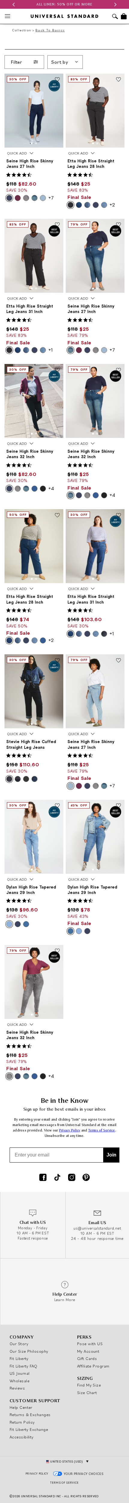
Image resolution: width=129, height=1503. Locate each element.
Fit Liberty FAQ (24, 1366)
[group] (64, 4)
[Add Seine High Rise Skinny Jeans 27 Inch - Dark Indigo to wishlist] (57, 80)
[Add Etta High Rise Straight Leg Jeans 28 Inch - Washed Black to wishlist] (118, 80)
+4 (51, 488)
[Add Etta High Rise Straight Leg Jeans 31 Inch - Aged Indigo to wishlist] (118, 515)
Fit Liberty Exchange (29, 1429)
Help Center (21, 1407)
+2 (112, 204)
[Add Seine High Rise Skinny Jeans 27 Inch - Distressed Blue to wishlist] (118, 225)
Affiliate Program (93, 1366)
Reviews (17, 1388)
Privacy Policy (69, 1130)
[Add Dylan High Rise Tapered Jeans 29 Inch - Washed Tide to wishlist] (118, 806)
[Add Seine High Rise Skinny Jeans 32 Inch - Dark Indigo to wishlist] (57, 370)
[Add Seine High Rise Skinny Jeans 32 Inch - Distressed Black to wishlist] (57, 951)
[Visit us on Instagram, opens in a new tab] (71, 1178)
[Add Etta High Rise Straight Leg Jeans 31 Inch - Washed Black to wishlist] (57, 225)
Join (111, 1154)
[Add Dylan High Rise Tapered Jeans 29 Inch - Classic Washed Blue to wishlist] (57, 806)
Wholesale (19, 1380)
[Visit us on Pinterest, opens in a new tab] (86, 1178)
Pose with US (90, 1343)
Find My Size (89, 1385)
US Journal (20, 1373)
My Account (88, 1351)
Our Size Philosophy (29, 1351)
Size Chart (87, 1392)
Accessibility (22, 1437)
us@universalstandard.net (97, 1228)
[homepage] (64, 16)
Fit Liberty (19, 1358)
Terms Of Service (64, 1483)
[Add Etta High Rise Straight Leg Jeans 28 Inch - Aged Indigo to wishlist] (57, 515)
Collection (21, 30)
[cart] (124, 16)
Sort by (59, 62)
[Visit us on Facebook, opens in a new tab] (42, 1178)
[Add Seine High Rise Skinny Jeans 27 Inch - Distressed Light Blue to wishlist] (118, 660)
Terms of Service (101, 1130)
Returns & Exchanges (30, 1414)
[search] (115, 17)
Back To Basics (50, 30)
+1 (50, 350)
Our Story (19, 1343)
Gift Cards (87, 1358)
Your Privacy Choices (84, 1474)
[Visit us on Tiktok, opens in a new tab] (57, 1178)
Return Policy (22, 1422)
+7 (51, 197)
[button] (13, 4)
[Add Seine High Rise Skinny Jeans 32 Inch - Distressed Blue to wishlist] (118, 370)
